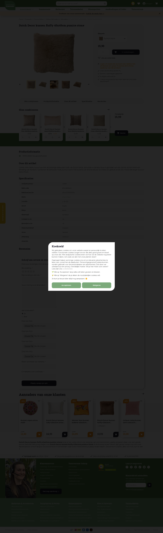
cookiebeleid (67, 269)
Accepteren (66, 285)
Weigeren (97, 285)
